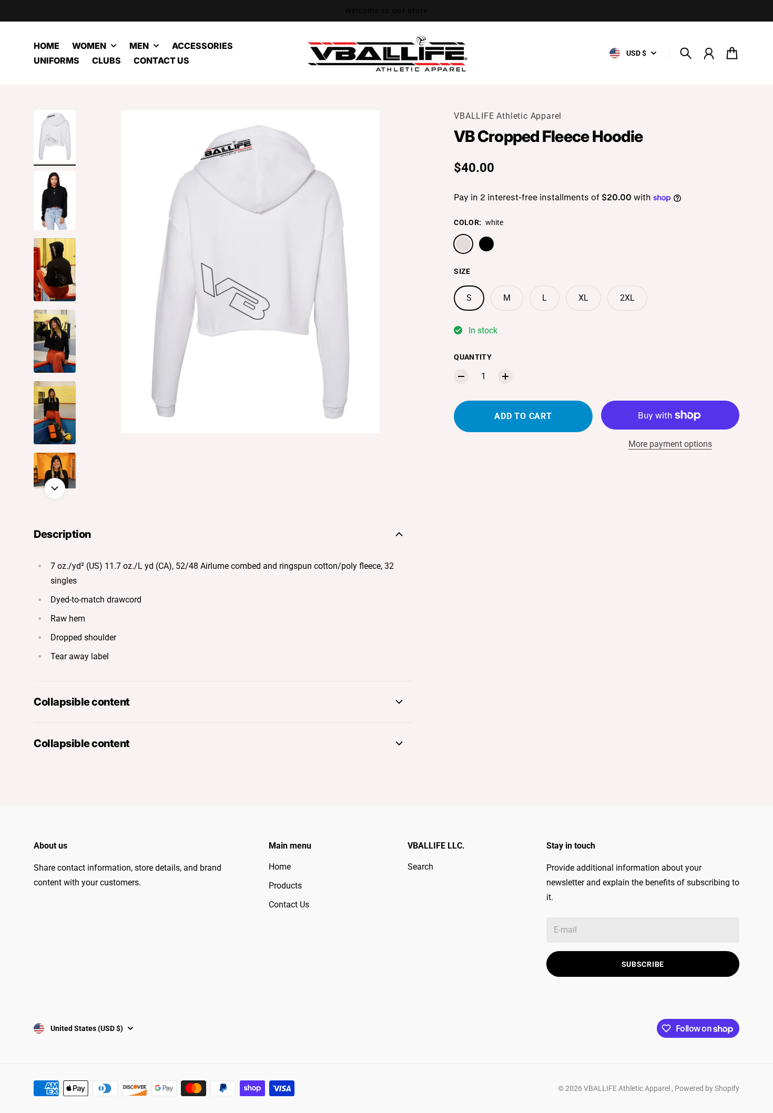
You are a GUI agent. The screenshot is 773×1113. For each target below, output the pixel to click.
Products (285, 886)
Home (280, 867)
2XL (627, 298)
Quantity (473, 357)
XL (583, 298)
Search (420, 867)
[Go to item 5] (55, 412)
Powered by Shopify (707, 1088)
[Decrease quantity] (461, 376)
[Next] (54, 488)
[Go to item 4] (55, 341)
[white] (463, 244)
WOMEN (89, 46)
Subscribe (643, 964)
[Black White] (486, 244)
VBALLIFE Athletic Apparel (508, 116)
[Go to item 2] (55, 200)
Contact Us (289, 905)
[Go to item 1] (55, 136)
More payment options (670, 444)
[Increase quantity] (505, 376)
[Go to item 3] (55, 269)
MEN (139, 46)
